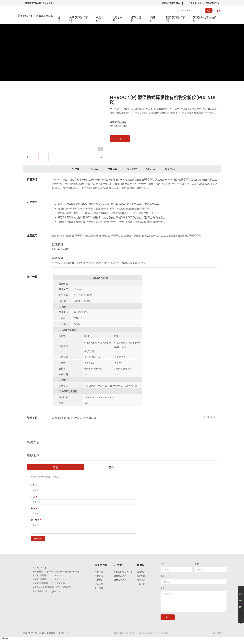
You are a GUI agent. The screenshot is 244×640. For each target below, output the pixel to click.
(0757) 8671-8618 (56, 579)
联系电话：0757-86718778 (204, 3)
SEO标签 (164, 633)
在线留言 (241, 589)
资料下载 (151, 169)
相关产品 (170, 169)
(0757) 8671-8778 (56, 575)
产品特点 (93, 169)
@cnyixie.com (54, 591)
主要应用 (112, 169)
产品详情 (74, 169)
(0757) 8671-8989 (58, 583)
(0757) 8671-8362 (64, 587)
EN (219, 10)
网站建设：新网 (148, 633)
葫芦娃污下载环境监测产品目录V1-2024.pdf (74, 418)
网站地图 (4, 638)
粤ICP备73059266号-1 (125, 633)
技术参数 (132, 169)
